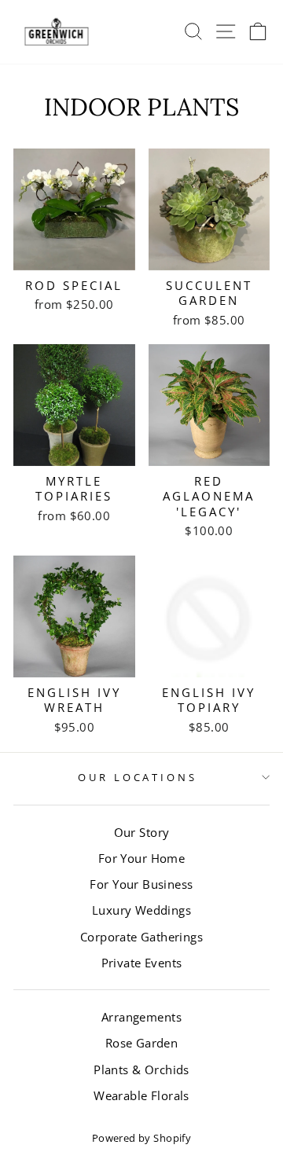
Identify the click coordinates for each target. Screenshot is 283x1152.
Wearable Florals (141, 1095)
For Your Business (141, 884)
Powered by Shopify (141, 1138)
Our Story (142, 832)
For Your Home (141, 858)
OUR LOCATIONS (138, 777)
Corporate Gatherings (141, 937)
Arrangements (141, 1017)
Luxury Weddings (141, 910)
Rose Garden (141, 1043)
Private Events (141, 962)
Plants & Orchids (141, 1069)
